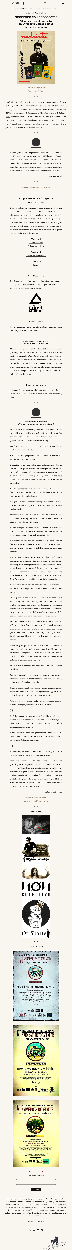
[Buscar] (45, 3)
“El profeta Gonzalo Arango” (37, 120)
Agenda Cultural (28, 8)
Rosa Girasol (44, 208)
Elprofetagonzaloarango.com (22, 215)
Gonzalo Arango (49, 102)
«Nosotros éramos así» (36, 255)
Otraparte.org (17, 8)
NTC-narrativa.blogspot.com (36, 801)
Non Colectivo (16, 281)
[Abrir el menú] (63, 3)
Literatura (38, 8)
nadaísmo (27, 109)
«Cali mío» (36, 265)
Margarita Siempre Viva (19, 349)
